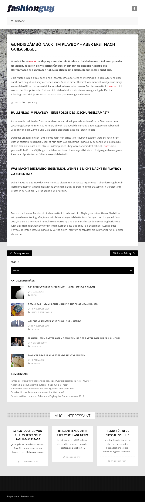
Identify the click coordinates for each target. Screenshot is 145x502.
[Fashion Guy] (31, 8)
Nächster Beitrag (122, 253)
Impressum (13, 496)
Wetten (113, 86)
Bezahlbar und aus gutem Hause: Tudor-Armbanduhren (63, 304)
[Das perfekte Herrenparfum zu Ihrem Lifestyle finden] (17, 292)
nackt (32, 61)
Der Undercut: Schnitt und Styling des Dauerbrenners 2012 (53, 396)
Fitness (106, 146)
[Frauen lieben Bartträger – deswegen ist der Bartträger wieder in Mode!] (17, 343)
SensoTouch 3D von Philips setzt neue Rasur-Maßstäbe (27, 435)
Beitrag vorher (21, 253)
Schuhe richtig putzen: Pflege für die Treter (45, 384)
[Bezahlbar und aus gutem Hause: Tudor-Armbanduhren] (17, 309)
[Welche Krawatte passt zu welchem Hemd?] (17, 326)
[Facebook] (134, 8)
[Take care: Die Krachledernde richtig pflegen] (17, 360)
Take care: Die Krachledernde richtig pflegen (56, 355)
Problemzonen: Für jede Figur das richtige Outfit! (48, 388)
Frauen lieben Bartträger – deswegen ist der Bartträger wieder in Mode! (74, 338)
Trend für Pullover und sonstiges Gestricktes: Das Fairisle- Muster (56, 380)
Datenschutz (27, 496)
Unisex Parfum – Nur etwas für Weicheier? (42, 392)
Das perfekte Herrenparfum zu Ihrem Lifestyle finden (61, 287)
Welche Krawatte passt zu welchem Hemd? (54, 321)
